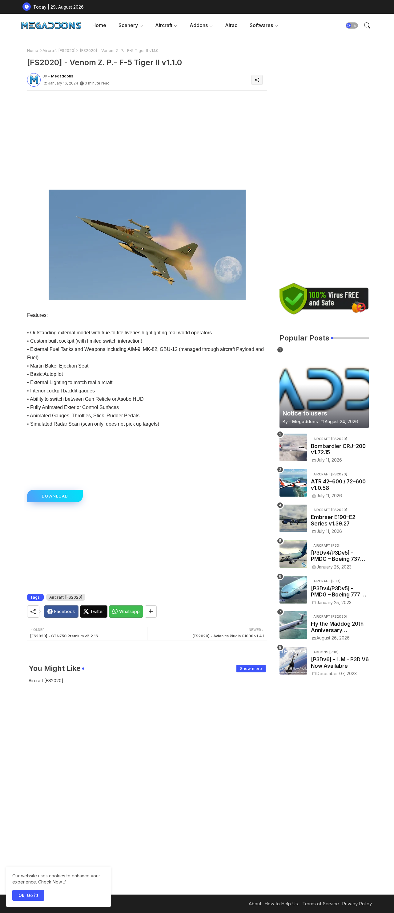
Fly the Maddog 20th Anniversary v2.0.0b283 (337, 627)
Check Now (50, 881)
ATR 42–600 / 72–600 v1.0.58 (338, 484)
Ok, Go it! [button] (28, 895)
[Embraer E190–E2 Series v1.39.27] (293, 518)
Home (99, 25)
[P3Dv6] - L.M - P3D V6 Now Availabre (340, 662)
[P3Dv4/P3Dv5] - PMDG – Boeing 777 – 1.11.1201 (337, 591)
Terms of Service (320, 904)
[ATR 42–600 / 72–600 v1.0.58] (293, 483)
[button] (352, 25)
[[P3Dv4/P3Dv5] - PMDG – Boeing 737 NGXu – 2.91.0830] (293, 554)
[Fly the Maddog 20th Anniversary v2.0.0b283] (293, 625)
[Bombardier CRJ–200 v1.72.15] (293, 447)
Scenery (128, 25)
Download (55, 496)
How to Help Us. (281, 904)
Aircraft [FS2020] (58, 50)
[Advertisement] (147, 138)
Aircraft (163, 25)
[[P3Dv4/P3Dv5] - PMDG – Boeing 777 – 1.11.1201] (293, 590)
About (255, 904)
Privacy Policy (357, 904)
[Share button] (151, 611)
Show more (251, 668)
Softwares (261, 25)
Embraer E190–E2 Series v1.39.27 (333, 520)
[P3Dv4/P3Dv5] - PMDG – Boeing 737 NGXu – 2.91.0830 (335, 556)
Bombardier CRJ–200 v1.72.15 (338, 449)
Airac (231, 25)
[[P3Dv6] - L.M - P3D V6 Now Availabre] (293, 661)
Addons (199, 25)
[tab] (99, 25)
